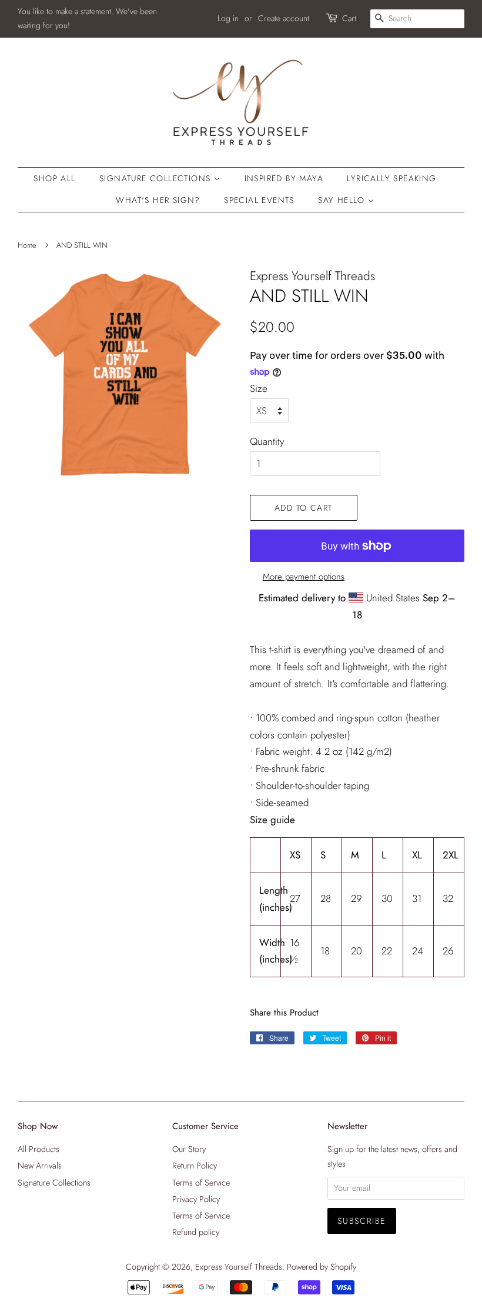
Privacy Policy (196, 1199)
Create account (283, 18)
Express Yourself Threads (238, 1267)
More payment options (303, 576)
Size (258, 388)
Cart (349, 18)
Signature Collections (156, 178)
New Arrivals (40, 1165)
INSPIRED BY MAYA (284, 178)
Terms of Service (201, 1183)
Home (27, 245)
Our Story (189, 1149)
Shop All (54, 178)
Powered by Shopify (321, 1267)
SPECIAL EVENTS (259, 200)
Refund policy (195, 1232)
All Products (38, 1149)
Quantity (267, 441)
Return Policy (194, 1165)
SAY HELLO (343, 200)
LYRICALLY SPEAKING (391, 178)
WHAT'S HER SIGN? (158, 200)
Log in (228, 18)
